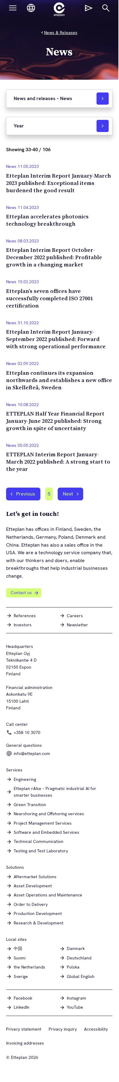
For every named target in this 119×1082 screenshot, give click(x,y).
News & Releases (60, 32)
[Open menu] (13, 8)
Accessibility (96, 1029)
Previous (25, 494)
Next (68, 494)
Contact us (21, 592)
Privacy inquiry (63, 1029)
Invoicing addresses (25, 1043)
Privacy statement (23, 1029)
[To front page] (59, 9)
